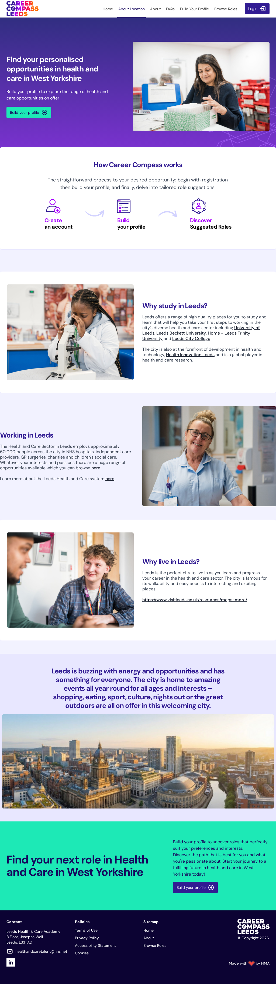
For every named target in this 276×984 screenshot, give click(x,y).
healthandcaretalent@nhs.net (41, 951)
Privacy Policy (87, 937)
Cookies (82, 953)
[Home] (22, 8)
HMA (265, 963)
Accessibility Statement (95, 945)
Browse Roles (154, 945)
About (148, 937)
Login (252, 8)
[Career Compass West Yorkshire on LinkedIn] (10, 962)
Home (148, 930)
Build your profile (24, 112)
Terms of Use (86, 930)
